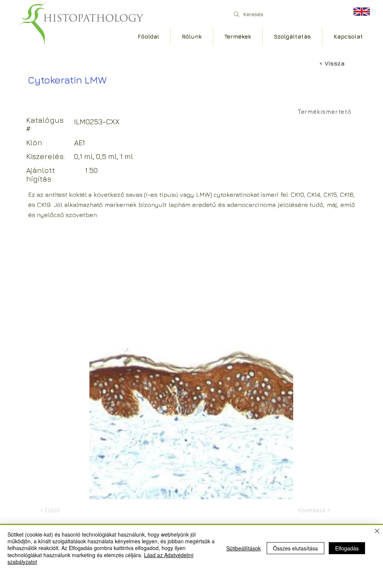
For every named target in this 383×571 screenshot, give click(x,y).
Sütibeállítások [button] (243, 548)
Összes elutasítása (295, 548)
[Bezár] (377, 531)
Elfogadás (347, 548)
